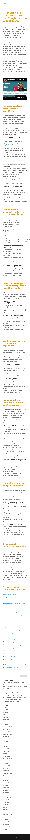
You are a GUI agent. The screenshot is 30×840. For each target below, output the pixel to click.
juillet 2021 (6, 785)
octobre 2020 (7, 797)
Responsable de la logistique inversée (15, 630)
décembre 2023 (7, 768)
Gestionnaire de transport (11, 606)
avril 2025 (5, 746)
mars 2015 (6, 824)
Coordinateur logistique (11, 618)
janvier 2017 (6, 819)
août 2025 (6, 736)
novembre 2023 (7, 771)
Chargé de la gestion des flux (13, 633)
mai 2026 (5, 714)
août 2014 (6, 829)
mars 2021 (6, 788)
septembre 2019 (7, 814)
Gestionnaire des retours (12, 668)
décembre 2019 (7, 812)
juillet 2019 (6, 817)
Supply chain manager (10, 597)
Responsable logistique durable (14, 642)
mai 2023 (5, 775)
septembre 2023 (7, 773)
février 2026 (6, 722)
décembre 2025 (7, 727)
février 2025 (6, 751)
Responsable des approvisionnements (15, 603)
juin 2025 (5, 741)
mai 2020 (5, 807)
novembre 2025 (7, 729)
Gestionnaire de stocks (10, 624)
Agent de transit (9, 627)
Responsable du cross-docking (13, 615)
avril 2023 (5, 778)
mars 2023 (6, 780)
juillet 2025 (6, 739)
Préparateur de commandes (12, 609)
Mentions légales (15, 838)
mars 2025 (6, 749)
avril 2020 (5, 809)
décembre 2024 (7, 756)
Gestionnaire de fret (10, 651)
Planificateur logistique (11, 648)
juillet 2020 (6, 802)
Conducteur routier (10, 621)
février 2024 (6, 766)
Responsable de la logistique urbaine (15, 657)
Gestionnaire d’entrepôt (11, 600)
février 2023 (6, 783)
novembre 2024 (7, 758)
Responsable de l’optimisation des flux (16, 665)
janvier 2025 (6, 754)
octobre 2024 (7, 761)
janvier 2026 (6, 724)
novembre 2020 (7, 795)
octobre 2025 (7, 732)
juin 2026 (5, 712)
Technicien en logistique (11, 612)
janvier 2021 (6, 790)
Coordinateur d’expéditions (12, 654)
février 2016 (6, 822)
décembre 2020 (7, 792)
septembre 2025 (7, 734)
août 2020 (6, 800)
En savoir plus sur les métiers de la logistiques (14, 588)
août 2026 (6, 707)
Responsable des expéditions (13, 636)
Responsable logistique (10, 594)
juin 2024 (5, 763)
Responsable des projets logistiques (15, 645)
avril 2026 (5, 717)
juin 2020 (5, 805)
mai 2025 (5, 744)
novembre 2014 (7, 827)
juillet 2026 (6, 710)
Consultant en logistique (12, 639)
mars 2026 (6, 719)
